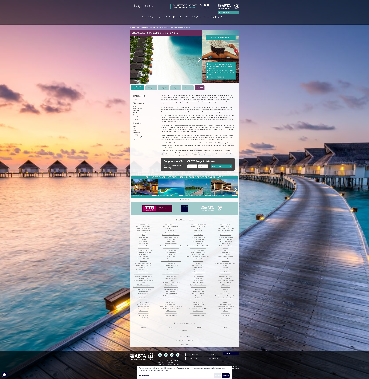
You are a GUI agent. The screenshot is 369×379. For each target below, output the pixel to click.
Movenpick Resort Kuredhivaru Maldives (143, 280)
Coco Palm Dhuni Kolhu (198, 239)
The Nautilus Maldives (225, 304)
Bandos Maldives (198, 233)
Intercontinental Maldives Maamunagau (171, 261)
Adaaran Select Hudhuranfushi (171, 226)
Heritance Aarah (171, 256)
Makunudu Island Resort (171, 276)
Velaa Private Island (198, 311)
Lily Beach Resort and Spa (198, 272)
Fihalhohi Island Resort (170, 250)
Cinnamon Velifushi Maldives (226, 237)
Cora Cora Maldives (143, 243)
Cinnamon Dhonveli (143, 237)
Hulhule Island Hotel (198, 259)
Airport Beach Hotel (225, 226)
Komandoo (225, 267)
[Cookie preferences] (4, 374)
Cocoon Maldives (143, 241)
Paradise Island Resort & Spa (171, 287)
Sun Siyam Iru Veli (170, 302)
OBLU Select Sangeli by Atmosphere (180, 27)
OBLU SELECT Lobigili (198, 282)
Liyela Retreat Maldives (225, 272)
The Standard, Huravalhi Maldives (225, 306)
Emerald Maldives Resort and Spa (198, 248)
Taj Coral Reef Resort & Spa (143, 304)
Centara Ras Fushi (198, 235)
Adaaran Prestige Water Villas (143, 226)
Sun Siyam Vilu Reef (226, 302)
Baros (143, 235)
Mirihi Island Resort (225, 278)
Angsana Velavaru (198, 230)
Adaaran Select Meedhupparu (198, 226)
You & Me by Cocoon (143, 317)
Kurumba (171, 272)
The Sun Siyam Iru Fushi (143, 308)
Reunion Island (198, 327)
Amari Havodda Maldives (143, 228)
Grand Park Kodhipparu (198, 254)
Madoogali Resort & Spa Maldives (143, 276)
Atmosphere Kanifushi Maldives (225, 230)
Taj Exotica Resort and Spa (170, 304)
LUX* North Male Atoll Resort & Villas (143, 274)
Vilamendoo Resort (225, 313)
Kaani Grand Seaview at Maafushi (170, 265)
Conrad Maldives (171, 241)
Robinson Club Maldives (198, 293)
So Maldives (198, 298)
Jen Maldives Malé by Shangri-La (143, 263)
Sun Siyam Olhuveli (198, 302)
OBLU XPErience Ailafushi (143, 285)
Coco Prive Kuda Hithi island (226, 239)
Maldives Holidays (164, 27)
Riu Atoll (226, 291)
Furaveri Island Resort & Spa (198, 252)
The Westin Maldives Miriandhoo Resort (170, 308)
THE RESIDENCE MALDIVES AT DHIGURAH (171, 306)
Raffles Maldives (198, 289)
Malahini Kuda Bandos (198, 276)
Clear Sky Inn (143, 239)
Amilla (198, 228)
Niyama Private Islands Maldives (226, 280)
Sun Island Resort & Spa (143, 302)
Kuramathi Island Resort (225, 269)
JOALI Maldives (171, 263)
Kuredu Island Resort (143, 272)
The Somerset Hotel (198, 306)
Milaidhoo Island (198, 278)
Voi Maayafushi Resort (198, 315)
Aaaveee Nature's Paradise (143, 224)
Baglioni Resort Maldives (171, 233)
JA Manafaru (225, 261)
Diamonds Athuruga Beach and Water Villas (171, 246)
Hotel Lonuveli (170, 259)
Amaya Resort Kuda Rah (171, 228)
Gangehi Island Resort (143, 254)
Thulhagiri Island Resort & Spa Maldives (198, 308)
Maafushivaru (198, 274)
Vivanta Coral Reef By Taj (170, 315)
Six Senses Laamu (143, 298)
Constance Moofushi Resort (225, 241)
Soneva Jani (143, 300)
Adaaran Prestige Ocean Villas (198, 224)
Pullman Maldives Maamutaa (143, 289)
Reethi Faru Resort (170, 291)
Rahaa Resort (225, 289)
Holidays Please (141, 27)
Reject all (218, 375)
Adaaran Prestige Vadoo (225, 224)
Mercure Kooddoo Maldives (171, 278)
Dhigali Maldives (225, 243)
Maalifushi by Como (225, 274)
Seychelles (184, 330)
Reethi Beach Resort (143, 291)
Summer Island (225, 300)
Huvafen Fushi (143, 261)
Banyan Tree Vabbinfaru (226, 233)
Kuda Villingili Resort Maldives (143, 269)
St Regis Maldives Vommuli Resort (198, 300)
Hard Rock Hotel (226, 254)
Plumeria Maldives (225, 287)
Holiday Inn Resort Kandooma (225, 256)
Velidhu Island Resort (143, 313)
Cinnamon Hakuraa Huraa (198, 237)
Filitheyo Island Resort (198, 250)
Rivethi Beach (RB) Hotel (171, 293)
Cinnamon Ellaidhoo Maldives (171, 237)
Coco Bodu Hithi (171, 239)
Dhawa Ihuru (198, 243)
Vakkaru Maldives (143, 311)
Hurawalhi (225, 259)
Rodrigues (225, 327)
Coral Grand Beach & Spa (171, 243)
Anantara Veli (170, 230)
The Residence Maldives (143, 306)
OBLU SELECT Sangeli (225, 282)
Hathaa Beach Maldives (143, 256)
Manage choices (144, 375)
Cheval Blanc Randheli (225, 235)
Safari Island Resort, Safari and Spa (171, 296)
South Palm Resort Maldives (171, 300)
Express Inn (225, 248)
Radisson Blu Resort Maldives (171, 289)
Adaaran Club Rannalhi (171, 224)
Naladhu (171, 280)
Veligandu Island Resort (171, 313)
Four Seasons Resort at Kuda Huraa (171, 252)
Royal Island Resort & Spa (143, 296)
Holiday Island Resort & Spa (143, 259)
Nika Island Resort (198, 280)
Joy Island (198, 263)
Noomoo (143, 282)
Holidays (149, 27)
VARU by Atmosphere (171, 311)
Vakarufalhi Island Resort (225, 308)
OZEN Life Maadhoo (225, 285)
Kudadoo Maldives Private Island (171, 269)
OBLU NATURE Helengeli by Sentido (171, 282)
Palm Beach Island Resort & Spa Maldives (143, 287)
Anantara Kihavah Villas (143, 230)
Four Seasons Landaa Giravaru (143, 252)
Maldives (155, 27)
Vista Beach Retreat (143, 315)
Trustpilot (184, 206)
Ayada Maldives (143, 233)
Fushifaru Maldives (225, 252)
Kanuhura (170, 267)
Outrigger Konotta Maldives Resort (198, 285)
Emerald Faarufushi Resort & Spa (171, 248)
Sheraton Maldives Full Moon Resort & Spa (225, 296)
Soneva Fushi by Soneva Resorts (225, 298)
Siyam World (171, 298)
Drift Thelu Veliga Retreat (225, 246)
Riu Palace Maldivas (143, 293)
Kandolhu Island (143, 267)
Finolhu (225, 250)
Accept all (225, 375)
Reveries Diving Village (198, 291)
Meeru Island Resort (143, 278)
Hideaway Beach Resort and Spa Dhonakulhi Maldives (199, 256)
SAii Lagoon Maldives (198, 296)
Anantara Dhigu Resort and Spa (226, 228)
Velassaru (225, 311)
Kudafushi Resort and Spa (198, 269)
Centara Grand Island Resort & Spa (171, 235)
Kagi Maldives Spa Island (198, 265)
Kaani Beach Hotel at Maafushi (143, 265)
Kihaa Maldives (198, 267)
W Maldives (226, 315)
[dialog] (184, 372)
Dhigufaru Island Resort (143, 246)
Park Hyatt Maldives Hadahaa (198, 287)
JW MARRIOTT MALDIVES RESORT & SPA (225, 263)
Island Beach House (198, 261)
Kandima (225, 265)
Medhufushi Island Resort (225, 276)
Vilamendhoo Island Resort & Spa (198, 313)
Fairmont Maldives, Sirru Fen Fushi (143, 250)
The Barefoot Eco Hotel (198, 304)
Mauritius (170, 327)
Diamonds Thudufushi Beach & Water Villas (198, 246)
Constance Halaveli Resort (198, 241)
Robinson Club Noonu (225, 293)
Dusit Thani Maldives (143, 248)
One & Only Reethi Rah (171, 285)
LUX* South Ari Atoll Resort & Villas (171, 274)
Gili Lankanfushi (171, 254)
